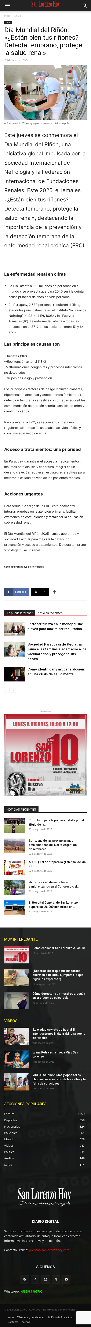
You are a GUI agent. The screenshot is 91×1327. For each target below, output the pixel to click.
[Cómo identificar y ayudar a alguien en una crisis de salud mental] (14, 674)
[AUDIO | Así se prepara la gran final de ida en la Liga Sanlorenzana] (14, 867)
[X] (56, 1279)
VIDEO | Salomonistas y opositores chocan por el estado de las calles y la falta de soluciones (59, 1079)
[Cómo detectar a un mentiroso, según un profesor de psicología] (16, 1000)
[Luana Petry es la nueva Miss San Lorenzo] (16, 1059)
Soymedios (69, 1309)
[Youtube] (66, 1279)
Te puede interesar (20, 613)
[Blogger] (25, 1279)
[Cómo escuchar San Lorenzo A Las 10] (16, 954)
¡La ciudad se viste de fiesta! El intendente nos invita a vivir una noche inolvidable (58, 1034)
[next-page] (13, 689)
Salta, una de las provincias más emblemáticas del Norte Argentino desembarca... (53, 845)
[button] (7, 5)
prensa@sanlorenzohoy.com (49, 1250)
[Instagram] (45, 1279)
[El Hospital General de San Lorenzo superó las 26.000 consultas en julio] (14, 907)
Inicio (7, 16)
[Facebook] (35, 1279)
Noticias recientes (50, 613)
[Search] (85, 5)
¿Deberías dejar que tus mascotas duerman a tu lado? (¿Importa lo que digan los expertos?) (57, 975)
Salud (17, 16)
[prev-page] (7, 689)
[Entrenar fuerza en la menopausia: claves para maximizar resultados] (14, 629)
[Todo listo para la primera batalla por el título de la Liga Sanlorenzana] (14, 825)
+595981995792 (32, 1291)
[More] (54, 592)
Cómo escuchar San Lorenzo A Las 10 (58, 948)
